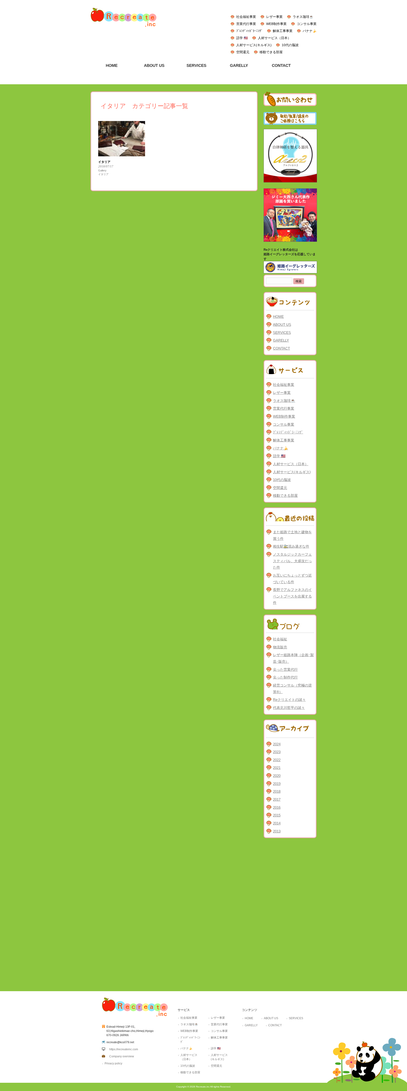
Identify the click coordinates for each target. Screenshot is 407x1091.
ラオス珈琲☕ (303, 17)
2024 (277, 744)
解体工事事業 (283, 31)
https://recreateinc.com (123, 1049)
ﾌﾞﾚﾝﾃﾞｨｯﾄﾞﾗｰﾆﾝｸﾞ (249, 31)
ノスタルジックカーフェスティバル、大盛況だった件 (292, 560)
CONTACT (281, 348)
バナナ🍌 (310, 31)
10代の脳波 (290, 45)
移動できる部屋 (271, 52)
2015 (277, 815)
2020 (277, 776)
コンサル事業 (307, 24)
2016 (277, 807)
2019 (277, 784)
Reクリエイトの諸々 (289, 700)
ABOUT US (282, 325)
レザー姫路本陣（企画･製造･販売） (293, 658)
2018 (277, 791)
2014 (277, 823)
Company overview (121, 1056)
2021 (277, 768)
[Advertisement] (290, 913)
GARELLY (281, 340)
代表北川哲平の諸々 (289, 708)
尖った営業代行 (285, 669)
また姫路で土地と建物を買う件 (292, 535)
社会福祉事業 (246, 17)
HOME (278, 317)
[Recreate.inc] (123, 28)
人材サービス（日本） (274, 38)
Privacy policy (113, 1063)
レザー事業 (274, 17)
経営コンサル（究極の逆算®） (292, 688)
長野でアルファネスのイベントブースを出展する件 (292, 596)
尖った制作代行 (285, 677)
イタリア (103, 174)
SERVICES (282, 333)
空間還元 (242, 52)
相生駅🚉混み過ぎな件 (291, 546)
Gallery (102, 170)
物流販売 (280, 647)
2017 (277, 799)
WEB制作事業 (276, 24)
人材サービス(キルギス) (254, 45)
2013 (277, 831)
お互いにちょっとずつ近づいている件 (292, 578)
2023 (277, 752)
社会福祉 (280, 639)
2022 (277, 760)
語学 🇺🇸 (242, 38)
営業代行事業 (246, 24)
